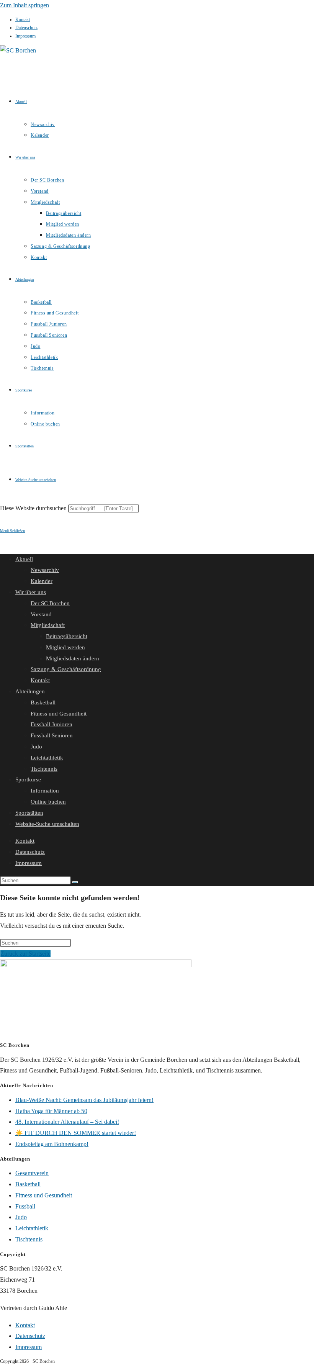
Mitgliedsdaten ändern (72, 658)
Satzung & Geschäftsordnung (66, 669)
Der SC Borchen (50, 603)
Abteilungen (30, 691)
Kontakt (22, 19)
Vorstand (41, 614)
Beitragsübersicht (66, 636)
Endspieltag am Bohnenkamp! (51, 1144)
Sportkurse (28, 779)
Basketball (43, 702)
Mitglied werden (65, 647)
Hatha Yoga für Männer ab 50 (51, 1111)
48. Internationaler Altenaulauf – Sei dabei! (67, 1121)
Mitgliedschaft (48, 625)
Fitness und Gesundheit (59, 714)
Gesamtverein (32, 1173)
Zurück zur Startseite (25, 953)
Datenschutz (26, 27)
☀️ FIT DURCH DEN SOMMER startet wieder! (75, 1133)
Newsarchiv (45, 570)
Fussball (25, 1206)
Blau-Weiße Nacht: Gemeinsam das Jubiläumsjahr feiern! (84, 1100)
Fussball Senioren (52, 735)
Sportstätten (29, 813)
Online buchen (48, 802)
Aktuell (24, 559)
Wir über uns (30, 592)
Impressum (25, 36)
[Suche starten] (75, 882)
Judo (36, 746)
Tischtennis (44, 769)
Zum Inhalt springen (24, 5)
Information (45, 791)
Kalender (41, 581)
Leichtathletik (47, 758)
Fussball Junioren (51, 724)
